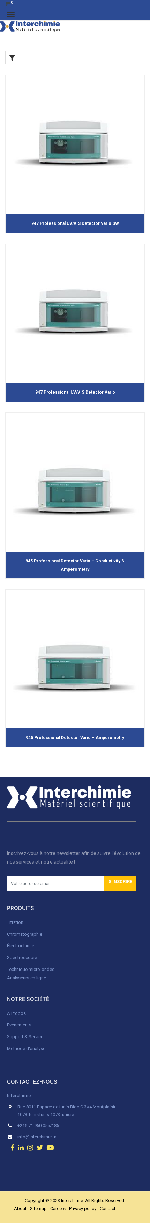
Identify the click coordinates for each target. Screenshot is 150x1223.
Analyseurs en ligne (26, 977)
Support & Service (25, 1036)
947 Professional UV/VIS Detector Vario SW (75, 223)
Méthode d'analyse (26, 1048)
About (20, 1208)
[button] (120, 883)
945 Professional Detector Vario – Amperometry (75, 737)
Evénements (19, 1024)
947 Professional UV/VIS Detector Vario (75, 392)
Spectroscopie (22, 957)
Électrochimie (20, 945)
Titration (15, 922)
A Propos (17, 1013)
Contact (107, 1208)
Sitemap (38, 1208)
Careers (58, 1208)
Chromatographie (24, 934)
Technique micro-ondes (30, 969)
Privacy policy (82, 1208)
